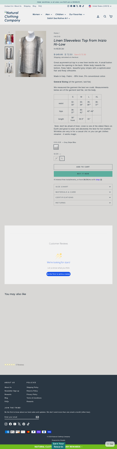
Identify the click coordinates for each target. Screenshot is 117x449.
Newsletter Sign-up (12, 391)
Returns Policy (32, 391)
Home (56, 33)
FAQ (40, 6)
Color (65, 142)
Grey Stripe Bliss (56, 147)
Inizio (57, 36)
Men (47, 14)
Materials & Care (66, 192)
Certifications (64, 197)
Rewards (8, 394)
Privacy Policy (32, 394)
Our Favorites (76, 14)
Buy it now (83, 174)
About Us (8, 387)
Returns (61, 203)
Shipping (27, 6)
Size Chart (62, 187)
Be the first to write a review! (58, 274)
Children (59, 14)
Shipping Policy (32, 387)
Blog (34, 6)
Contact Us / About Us (13, 6)
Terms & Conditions (34, 398)
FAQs (7, 401)
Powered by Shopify (58, 440)
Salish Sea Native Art (57, 18)
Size (57, 154)
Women (36, 14)
